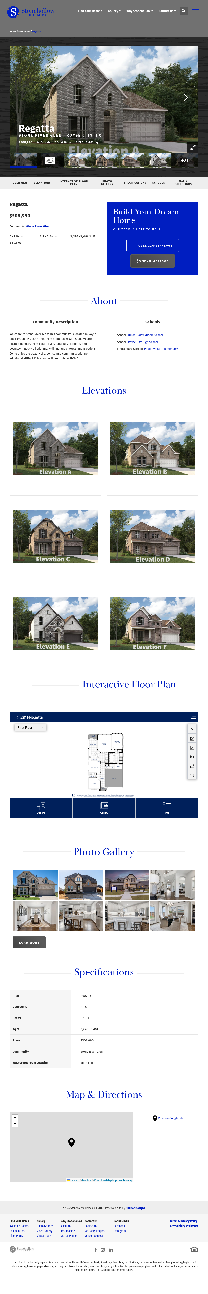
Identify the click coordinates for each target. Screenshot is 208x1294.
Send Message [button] (155, 261)
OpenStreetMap (103, 1180)
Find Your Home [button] (89, 11)
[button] (184, 11)
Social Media (121, 1221)
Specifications (135, 182)
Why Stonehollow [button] (138, 11)
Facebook (119, 1226)
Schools (158, 182)
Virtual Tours (44, 1235)
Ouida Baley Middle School (145, 335)
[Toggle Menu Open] (196, 11)
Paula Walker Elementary (161, 349)
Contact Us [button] (166, 11)
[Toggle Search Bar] (184, 11)
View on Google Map (171, 1118)
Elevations (42, 182)
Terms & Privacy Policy (183, 1221)
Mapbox (86, 1180)
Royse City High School (143, 342)
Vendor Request (94, 1235)
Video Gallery (44, 1231)
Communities (17, 1231)
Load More (29, 942)
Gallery (41, 1221)
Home (13, 31)
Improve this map (122, 1180)
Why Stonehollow (71, 1221)
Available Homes (19, 1226)
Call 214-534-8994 (155, 245)
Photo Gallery (107, 182)
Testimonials (68, 1231)
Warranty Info (69, 1235)
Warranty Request (95, 1231)
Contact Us (91, 1221)
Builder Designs (135, 1208)
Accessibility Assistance (184, 1226)
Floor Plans (24, 31)
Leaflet (74, 1180)
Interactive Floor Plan (73, 182)
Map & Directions (183, 182)
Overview (20, 182)
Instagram (120, 1231)
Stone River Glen (38, 226)
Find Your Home (19, 1221)
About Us (66, 1226)
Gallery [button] (113, 11)
